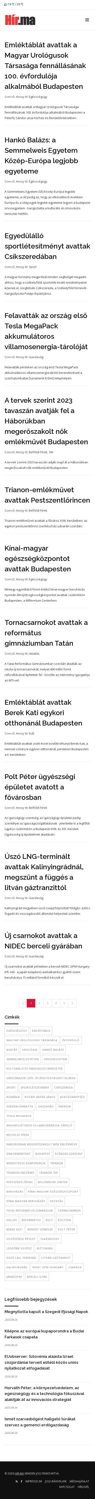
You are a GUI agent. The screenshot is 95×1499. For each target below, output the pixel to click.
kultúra (64, 1220)
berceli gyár (37, 1276)
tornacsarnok (69, 1210)
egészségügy (16, 1030)
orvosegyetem (55, 1059)
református (31, 1220)
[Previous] (23, 1003)
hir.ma (19, 1473)
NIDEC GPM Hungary (48, 1267)
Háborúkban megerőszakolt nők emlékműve (41, 1144)
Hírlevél (83, 1487)
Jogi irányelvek (56, 1481)
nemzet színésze (40, 1229)
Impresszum (33, 1481)
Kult (31, 733)
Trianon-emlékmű (20, 1172)
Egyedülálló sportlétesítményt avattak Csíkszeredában (47, 246)
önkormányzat (18, 1153)
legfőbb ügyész (19, 1248)
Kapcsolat (67, 1487)
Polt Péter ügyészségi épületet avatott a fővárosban (40, 787)
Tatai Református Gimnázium (29, 1210)
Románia (13, 1097)
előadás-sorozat (69, 1153)
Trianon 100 (48, 1172)
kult (49, 1220)
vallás (11, 1220)
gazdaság (46, 1106)
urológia (29, 1049)
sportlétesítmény (35, 1087)
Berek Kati (14, 1229)
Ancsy (20, 97)
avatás (11, 1049)
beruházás (14, 1191)
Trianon (56, 1163)
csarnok (75, 1267)
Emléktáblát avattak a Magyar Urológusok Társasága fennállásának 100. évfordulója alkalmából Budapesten (45, 65)
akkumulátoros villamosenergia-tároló (39, 1125)
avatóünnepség (72, 1097)
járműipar (14, 1276)
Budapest (43, 1153)
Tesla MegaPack (19, 1116)
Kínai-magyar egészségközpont (53, 1191)
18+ (51, 452)
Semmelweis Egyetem (22, 1059)
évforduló (71, 1040)
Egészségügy (38, 97)
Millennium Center (53, 1182)
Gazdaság (36, 357)
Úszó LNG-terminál (21, 1257)
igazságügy (50, 1239)
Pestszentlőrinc (19, 1182)
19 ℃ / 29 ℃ (15, 4)
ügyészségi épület (21, 1239)
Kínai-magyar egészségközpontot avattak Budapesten (38, 558)
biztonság (45, 1248)
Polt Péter (66, 1229)
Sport (32, 267)
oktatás (34, 653)
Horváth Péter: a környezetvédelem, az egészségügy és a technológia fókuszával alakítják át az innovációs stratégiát (44, 1393)
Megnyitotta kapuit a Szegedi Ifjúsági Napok (46, 1311)
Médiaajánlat (79, 1481)
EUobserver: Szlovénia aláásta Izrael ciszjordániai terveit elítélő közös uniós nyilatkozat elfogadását (41, 1362)
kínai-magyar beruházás (25, 1201)
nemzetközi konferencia (25, 1163)
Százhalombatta (19, 1106)
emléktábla (41, 1030)
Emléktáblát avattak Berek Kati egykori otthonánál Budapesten (43, 712)
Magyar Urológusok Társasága (31, 1040)
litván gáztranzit (56, 1257)
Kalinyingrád (17, 1267)
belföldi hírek (17, 1134)
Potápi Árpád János (40, 1097)
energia (65, 1106)
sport (11, 1087)
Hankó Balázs (53, 1049)
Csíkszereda (63, 1087)
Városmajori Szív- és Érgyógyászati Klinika (41, 1078)
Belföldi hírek (38, 452)
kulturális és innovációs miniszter (34, 1068)
